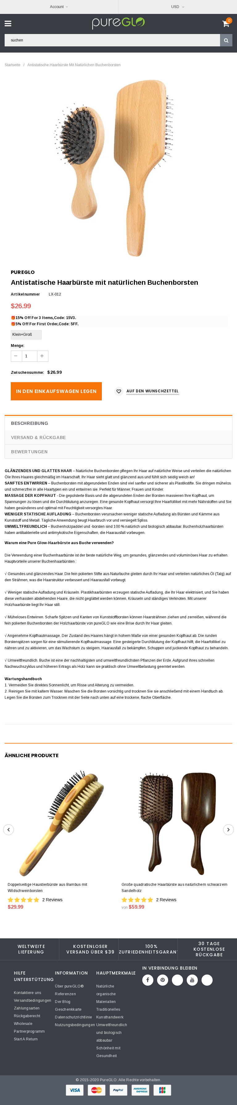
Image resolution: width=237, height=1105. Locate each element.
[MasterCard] (97, 1090)
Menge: (17, 345)
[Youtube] (192, 980)
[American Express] (140, 1090)
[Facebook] (147, 980)
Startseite (12, 65)
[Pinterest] (162, 980)
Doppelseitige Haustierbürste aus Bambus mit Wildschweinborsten (47, 887)
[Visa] (75, 1090)
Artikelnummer (25, 294)
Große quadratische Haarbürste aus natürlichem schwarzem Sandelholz (174, 887)
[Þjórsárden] (207, 980)
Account (57, 7)
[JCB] (162, 1090)
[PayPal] (119, 1090)
